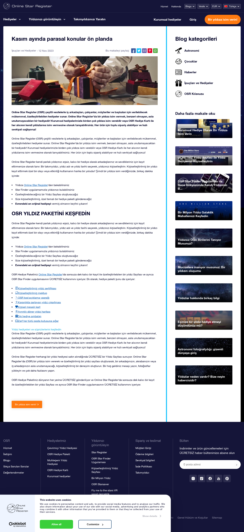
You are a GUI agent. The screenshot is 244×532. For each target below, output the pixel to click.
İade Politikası (143, 466)
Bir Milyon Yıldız (101, 478)
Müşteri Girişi (143, 447)
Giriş (193, 19)
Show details (149, 516)
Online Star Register (36, 185)
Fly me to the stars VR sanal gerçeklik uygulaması (104, 494)
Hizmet (164, 6)
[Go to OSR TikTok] (201, 478)
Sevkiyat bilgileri (145, 460)
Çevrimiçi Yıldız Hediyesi (62, 447)
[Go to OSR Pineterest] (227, 478)
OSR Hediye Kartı (57, 470)
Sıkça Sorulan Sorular (16, 466)
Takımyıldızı (142, 472)
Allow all (56, 524)
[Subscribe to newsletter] (236, 464)
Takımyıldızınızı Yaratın (90, 19)
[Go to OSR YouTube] (218, 478)
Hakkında (176, 6)
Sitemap (217, 517)
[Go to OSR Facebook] (210, 478)
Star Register (99, 452)
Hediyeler (10, 19)
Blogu (188, 6)
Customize (93, 524)
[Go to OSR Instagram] (193, 478)
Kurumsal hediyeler (167, 19)
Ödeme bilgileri (144, 454)
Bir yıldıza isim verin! (222, 19)
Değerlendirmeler (13, 472)
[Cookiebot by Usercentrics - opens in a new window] (17, 524)
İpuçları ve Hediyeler (24, 50)
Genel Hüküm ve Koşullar (192, 517)
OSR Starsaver (100, 484)
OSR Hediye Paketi (58, 454)
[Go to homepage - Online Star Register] (27, 6)
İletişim (7, 454)
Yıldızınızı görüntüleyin (45, 19)
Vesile (202, 6)
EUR (214, 6)
